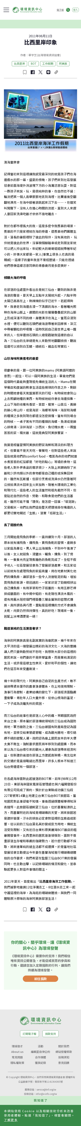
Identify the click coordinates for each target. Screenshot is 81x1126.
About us (17, 1052)
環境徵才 (17, 1046)
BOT (34, 63)
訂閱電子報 (29, 1034)
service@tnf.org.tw (46, 1089)
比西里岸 (19, 63)
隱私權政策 (17, 1063)
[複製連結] (56, 72)
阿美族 (63, 63)
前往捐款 (40, 978)
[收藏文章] (25, 72)
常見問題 (17, 1057)
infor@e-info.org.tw (46, 1093)
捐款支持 (50, 1034)
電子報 (60, 9)
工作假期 (47, 63)
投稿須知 (63, 1057)
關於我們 (63, 1046)
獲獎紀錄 (40, 1063)
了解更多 (11, 1120)
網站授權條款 (63, 1052)
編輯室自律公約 (40, 1052)
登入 (75, 9)
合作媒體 (40, 1057)
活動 (40, 1046)
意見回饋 (63, 1063)
